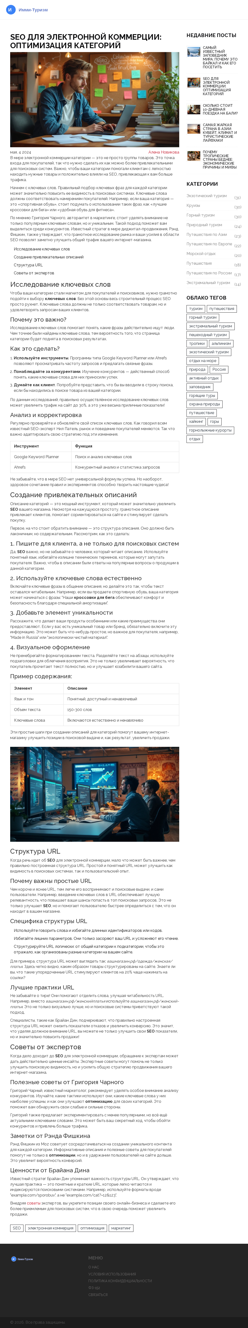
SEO (17, 1228)
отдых (194, 439)
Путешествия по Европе (212, 245)
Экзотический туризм (212, 196)
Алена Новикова (163, 152)
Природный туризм (212, 226)
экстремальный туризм (210, 326)
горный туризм (203, 317)
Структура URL (28, 265)
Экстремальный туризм (212, 283)
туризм (195, 308)
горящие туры (202, 395)
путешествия (221, 308)
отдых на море (202, 360)
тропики (197, 343)
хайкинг (196, 421)
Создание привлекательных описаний (49, 257)
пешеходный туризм (208, 334)
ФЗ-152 (94, 1288)
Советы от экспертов (34, 273)
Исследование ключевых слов (42, 249)
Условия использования (112, 1274)
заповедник (200, 387)
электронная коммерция (50, 1228)
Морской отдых (212, 254)
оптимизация (92, 1228)
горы (214, 421)
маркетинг (121, 1228)
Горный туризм (212, 216)
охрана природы (204, 404)
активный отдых (204, 378)
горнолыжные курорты (210, 430)
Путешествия (212, 264)
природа (197, 369)
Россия (219, 369)
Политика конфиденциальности (120, 1281)
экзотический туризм (209, 352)
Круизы (212, 206)
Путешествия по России (212, 274)
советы (33, 1203)
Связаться (98, 1295)
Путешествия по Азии (212, 235)
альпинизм (221, 343)
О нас (93, 1267)
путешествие (201, 412)
